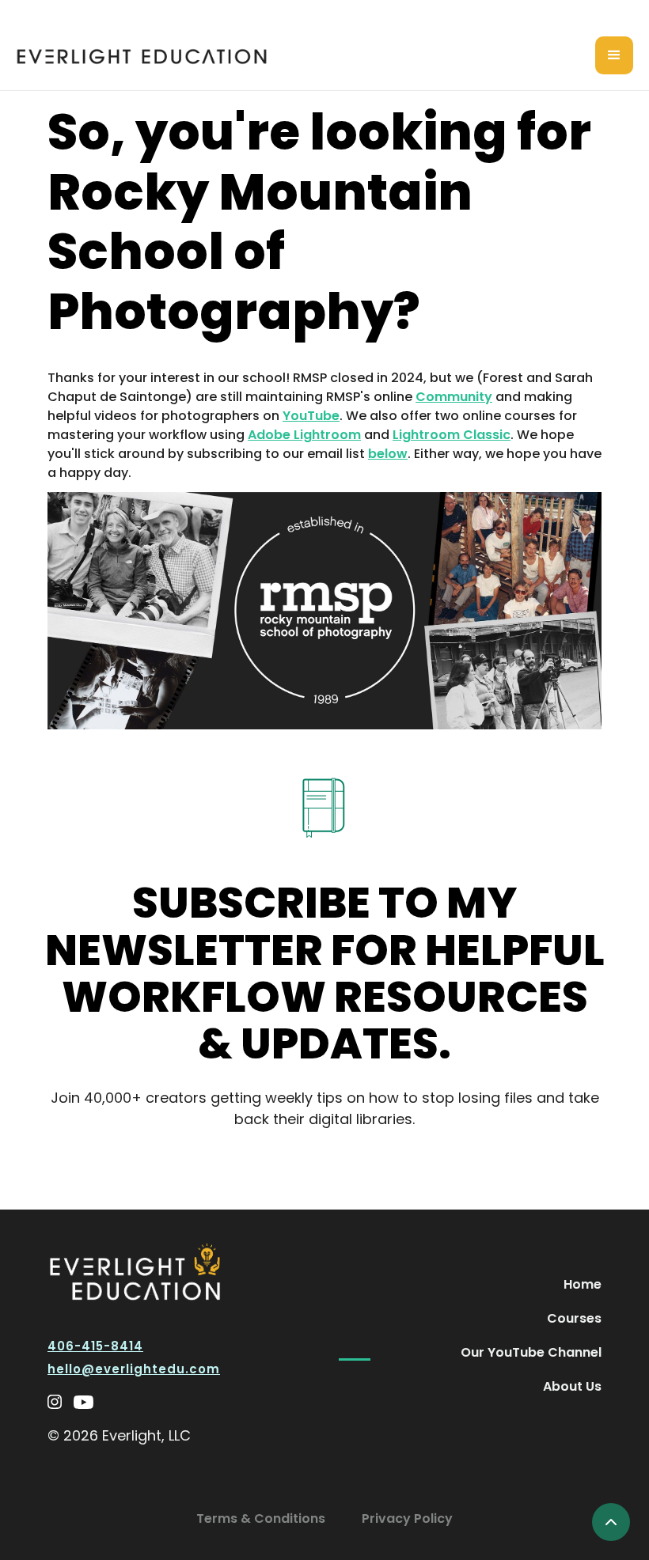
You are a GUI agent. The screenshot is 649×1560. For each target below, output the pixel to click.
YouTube (311, 416)
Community (454, 397)
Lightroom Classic (451, 435)
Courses (574, 1318)
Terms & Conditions (260, 1518)
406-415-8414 (95, 1346)
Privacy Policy (407, 1518)
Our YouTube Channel (531, 1352)
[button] (614, 55)
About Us (572, 1386)
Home (583, 1284)
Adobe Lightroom (304, 435)
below (388, 454)
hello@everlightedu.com (133, 1369)
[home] (142, 55)
